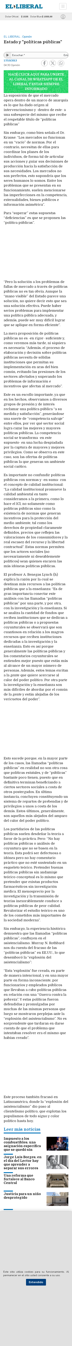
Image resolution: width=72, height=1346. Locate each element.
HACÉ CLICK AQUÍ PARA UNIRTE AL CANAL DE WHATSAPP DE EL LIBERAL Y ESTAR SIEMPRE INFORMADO (36, 82)
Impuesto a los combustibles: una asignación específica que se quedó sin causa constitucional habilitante (22, 1148)
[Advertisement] (36, 254)
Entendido (36, 1282)
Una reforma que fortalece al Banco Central (19, 1179)
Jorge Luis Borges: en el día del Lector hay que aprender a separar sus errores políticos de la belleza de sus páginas (23, 1166)
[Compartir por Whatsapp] (61, 63)
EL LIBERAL (12, 37)
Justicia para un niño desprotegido (22, 1195)
